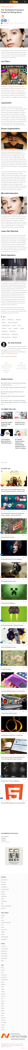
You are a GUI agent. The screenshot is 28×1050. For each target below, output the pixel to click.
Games (3, 991)
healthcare (5, 331)
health (22, 328)
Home (2, 1006)
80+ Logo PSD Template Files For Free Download (13, 803)
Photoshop (4, 958)
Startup (3, 908)
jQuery (3, 932)
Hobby (2, 1003)
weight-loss (15, 334)
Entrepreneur (5, 889)
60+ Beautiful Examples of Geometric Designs (12, 625)
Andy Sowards (5, 23)
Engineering (4, 979)
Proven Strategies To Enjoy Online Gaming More (13, 396)
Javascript (4, 929)
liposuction (13, 331)
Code (2, 920)
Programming (4, 937)
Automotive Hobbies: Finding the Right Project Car (7, 424)
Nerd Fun (3, 1017)
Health (11, 6)
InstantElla (3, 840)
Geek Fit (3, 996)
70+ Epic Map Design (6, 669)
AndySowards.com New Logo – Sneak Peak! (12, 735)
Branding (3, 884)
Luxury (3, 1008)
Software (3, 1022)
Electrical (4, 977)
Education (3, 975)
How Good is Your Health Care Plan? (20, 423)
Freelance (4, 896)
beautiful (19, 319)
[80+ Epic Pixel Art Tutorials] (14, 526)
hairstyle (16, 328)
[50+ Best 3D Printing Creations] (14, 570)
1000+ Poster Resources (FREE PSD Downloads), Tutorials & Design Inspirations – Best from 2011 (13, 490)
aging (4, 319)
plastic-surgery (6, 334)
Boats (2, 967)
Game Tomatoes (5, 836)
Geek (7, 6)
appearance (11, 319)
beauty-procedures (13, 322)
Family (2, 982)
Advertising (4, 879)
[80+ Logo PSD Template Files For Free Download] (14, 792)
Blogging (3, 882)
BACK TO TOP (24, 1048)
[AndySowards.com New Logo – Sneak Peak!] (14, 724)
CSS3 (2, 925)
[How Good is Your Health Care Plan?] (21, 415)
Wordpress (4, 939)
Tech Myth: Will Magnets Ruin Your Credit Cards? (13, 691)
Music (2, 1015)
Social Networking (6, 906)
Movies (3, 1013)
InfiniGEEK (3, 838)
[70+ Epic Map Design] (14, 658)
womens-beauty (6, 337)
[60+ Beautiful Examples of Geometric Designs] (14, 614)
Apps (2, 917)
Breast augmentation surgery (7, 150)
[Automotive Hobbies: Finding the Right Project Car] (7, 415)
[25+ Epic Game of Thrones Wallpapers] (14, 770)
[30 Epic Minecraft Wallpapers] (14, 592)
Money (3, 1010)
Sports (3, 1025)
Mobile (3, 934)
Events (3, 891)
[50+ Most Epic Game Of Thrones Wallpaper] (14, 548)
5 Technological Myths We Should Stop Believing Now (6, 441)
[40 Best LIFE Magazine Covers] (14, 636)
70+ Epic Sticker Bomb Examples (9, 713)
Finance (3, 894)
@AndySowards (14, 353)
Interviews (4, 953)
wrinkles (15, 337)
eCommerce (4, 887)
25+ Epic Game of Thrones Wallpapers (10, 781)
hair (10, 328)
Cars (2, 972)
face (20, 325)
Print (2, 960)
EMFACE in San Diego (16, 90)
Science (3, 1020)
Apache (3, 915)
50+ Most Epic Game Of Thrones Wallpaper (11, 559)
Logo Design (4, 956)
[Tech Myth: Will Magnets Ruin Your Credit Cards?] (14, 680)
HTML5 (2, 927)
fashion (4, 328)
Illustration (4, 948)
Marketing (4, 901)
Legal (2, 899)
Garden (3, 994)
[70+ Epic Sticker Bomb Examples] (14, 702)
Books (2, 970)
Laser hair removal (5, 235)
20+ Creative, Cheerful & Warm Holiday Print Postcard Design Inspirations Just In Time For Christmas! (20, 444)
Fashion (3, 6)
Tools (2, 1027)
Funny (2, 989)
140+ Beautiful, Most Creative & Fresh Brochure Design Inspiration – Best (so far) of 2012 (12, 514)
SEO (2, 903)
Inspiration (4, 951)
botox (14, 325)
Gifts (2, 998)
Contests (3, 946)
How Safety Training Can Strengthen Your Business (14, 387)
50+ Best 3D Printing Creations (8, 581)
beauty (4, 322)
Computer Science (6, 922)
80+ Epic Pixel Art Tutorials (7, 537)
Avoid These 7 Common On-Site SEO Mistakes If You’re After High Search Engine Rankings (13, 758)
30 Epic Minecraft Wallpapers (8, 603)
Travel (3, 1029)
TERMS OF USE (9, 1046)
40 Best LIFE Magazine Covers (8, 647)
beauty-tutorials (6, 325)
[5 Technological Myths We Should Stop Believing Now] (7, 432)
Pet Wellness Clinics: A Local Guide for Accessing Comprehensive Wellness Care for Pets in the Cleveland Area (14, 402)
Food (2, 986)
